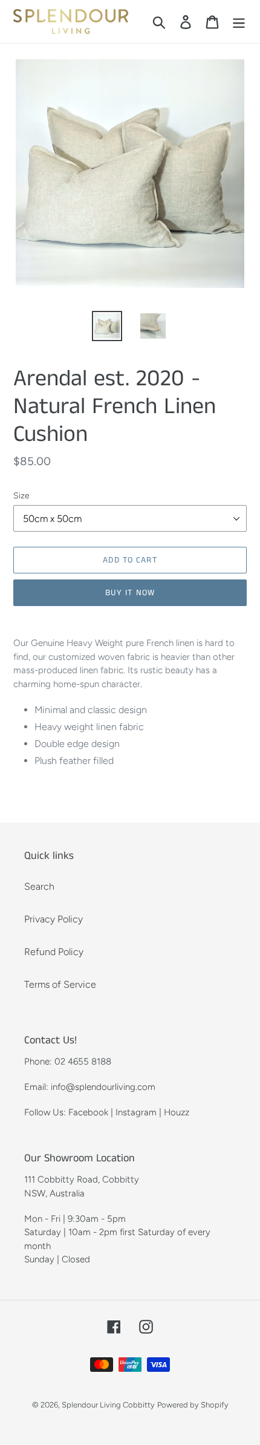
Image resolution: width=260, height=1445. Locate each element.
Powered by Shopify (193, 1404)
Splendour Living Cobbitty (108, 1404)
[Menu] (239, 21)
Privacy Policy (53, 919)
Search (39, 886)
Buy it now (130, 593)
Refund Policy (53, 951)
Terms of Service (60, 984)
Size (21, 496)
